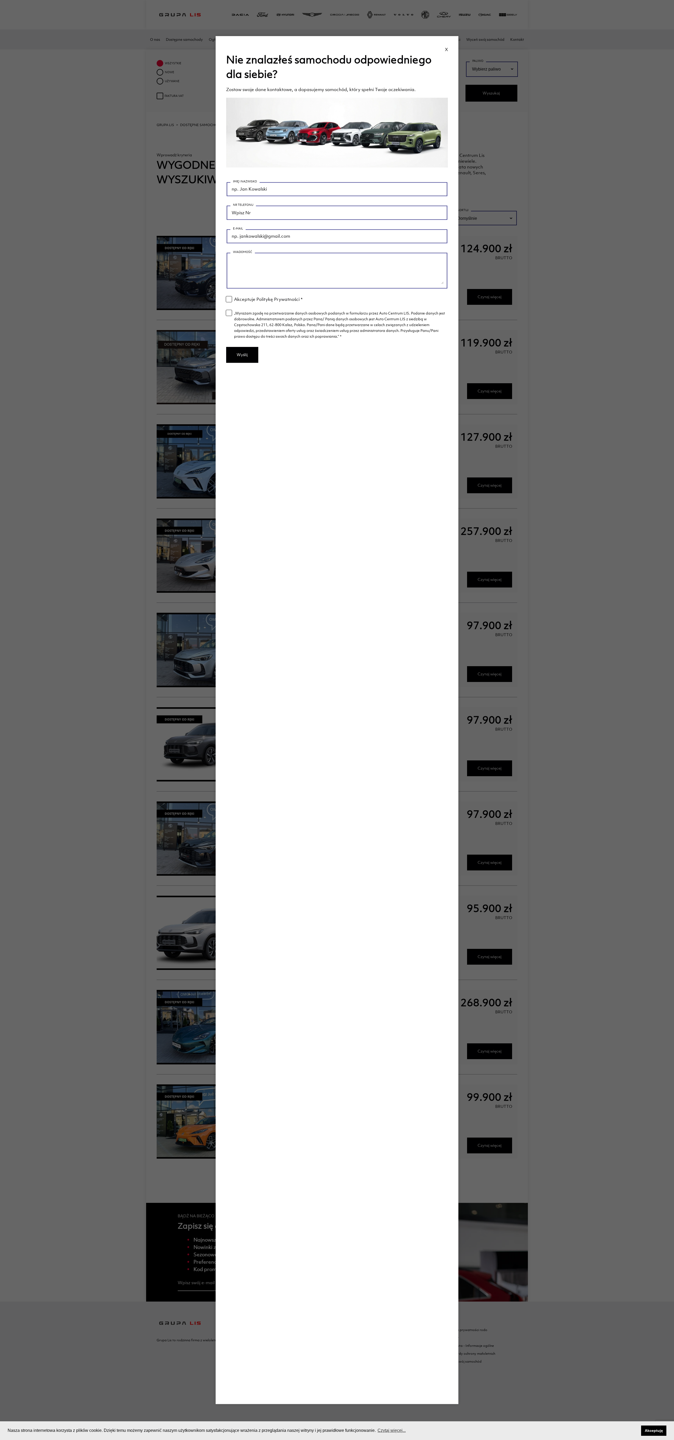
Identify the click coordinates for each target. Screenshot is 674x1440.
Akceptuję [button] (654, 1430)
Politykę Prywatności (278, 299)
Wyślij (242, 354)
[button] (635, 1431)
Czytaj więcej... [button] (392, 1430)
